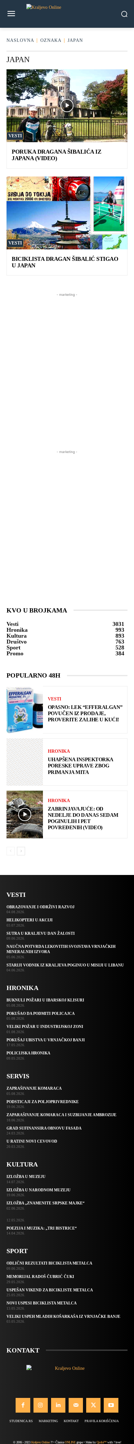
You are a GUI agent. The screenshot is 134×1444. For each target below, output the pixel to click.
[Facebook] (23, 1405)
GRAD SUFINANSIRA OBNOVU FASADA (44, 1128)
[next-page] (21, 851)
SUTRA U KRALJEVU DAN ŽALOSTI (41, 933)
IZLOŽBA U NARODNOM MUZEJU (39, 1190)
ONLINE (70, 1442)
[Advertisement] (67, 365)
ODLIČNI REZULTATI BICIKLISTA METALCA (49, 1263)
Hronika (59, 751)
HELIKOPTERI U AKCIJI (30, 920)
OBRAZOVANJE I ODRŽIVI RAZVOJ (40, 907)
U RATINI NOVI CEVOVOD (32, 1141)
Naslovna (20, 40)
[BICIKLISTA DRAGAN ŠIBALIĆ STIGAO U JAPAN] (67, 212)
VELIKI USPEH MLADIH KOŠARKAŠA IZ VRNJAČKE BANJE (63, 1316)
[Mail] (76, 1405)
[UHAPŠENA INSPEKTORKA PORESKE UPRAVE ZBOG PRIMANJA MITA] (25, 762)
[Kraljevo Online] (67, 14)
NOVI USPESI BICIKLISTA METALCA (42, 1303)
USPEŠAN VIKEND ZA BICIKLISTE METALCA (50, 1290)
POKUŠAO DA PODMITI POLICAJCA (41, 1013)
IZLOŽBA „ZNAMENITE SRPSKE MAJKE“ (46, 1203)
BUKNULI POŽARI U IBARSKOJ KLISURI (45, 1000)
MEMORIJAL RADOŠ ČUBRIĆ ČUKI (40, 1276)
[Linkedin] (58, 1405)
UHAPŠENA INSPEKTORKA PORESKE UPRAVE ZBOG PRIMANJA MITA (81, 766)
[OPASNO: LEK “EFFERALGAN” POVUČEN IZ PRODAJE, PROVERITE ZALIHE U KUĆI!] (25, 709)
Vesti (15, 135)
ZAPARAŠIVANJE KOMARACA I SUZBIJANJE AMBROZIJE (61, 1115)
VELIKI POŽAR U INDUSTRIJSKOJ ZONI (45, 1026)
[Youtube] (111, 1405)
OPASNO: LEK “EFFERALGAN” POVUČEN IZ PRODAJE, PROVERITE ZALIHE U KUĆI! (85, 713)
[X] (93, 1405)
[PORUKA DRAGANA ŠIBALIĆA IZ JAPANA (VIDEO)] (67, 105)
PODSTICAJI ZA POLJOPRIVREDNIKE (43, 1102)
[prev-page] (11, 851)
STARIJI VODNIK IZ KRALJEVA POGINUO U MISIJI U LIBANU (65, 965)
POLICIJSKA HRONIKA (28, 1053)
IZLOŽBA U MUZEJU (26, 1176)
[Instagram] (41, 1405)
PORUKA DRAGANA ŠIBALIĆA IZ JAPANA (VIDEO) (56, 154)
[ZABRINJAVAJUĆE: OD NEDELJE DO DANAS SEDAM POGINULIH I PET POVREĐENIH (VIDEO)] (25, 814)
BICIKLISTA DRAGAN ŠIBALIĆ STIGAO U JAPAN (65, 262)
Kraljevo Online (40, 1442)
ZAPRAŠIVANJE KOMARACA (34, 1088)
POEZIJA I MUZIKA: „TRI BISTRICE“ (42, 1228)
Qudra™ (102, 1442)
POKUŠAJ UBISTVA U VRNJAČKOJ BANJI (46, 1040)
